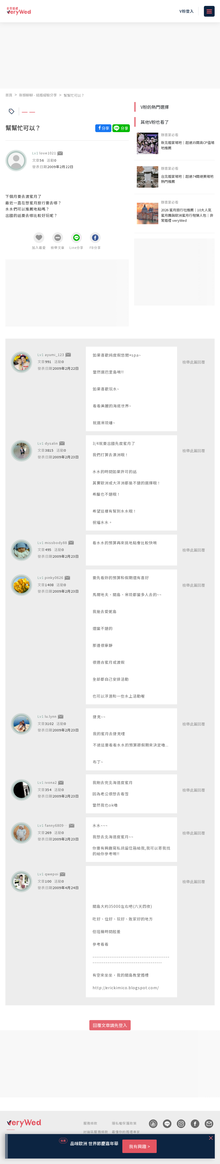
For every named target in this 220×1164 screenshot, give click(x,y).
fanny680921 (56, 825)
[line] (164, 1123)
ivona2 (51, 782)
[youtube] (150, 1123)
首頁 (8, 94)
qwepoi (51, 873)
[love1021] (16, 161)
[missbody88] (21, 550)
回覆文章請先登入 (110, 1025)
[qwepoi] (21, 881)
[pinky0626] (21, 585)
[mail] (206, 1123)
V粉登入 (186, 11)
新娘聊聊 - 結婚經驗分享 (38, 94)
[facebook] (192, 1123)
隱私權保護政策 (124, 1123)
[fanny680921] (21, 833)
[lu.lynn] (21, 724)
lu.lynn (51, 716)
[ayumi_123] (21, 362)
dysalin (51, 443)
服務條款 (90, 1123)
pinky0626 (54, 577)
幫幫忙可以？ (74, 95)
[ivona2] (21, 790)
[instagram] (178, 1123)
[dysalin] (21, 451)
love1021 (47, 152)
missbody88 (56, 542)
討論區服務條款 (95, 1131)
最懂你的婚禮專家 (126, 1131)
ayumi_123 (54, 354)
